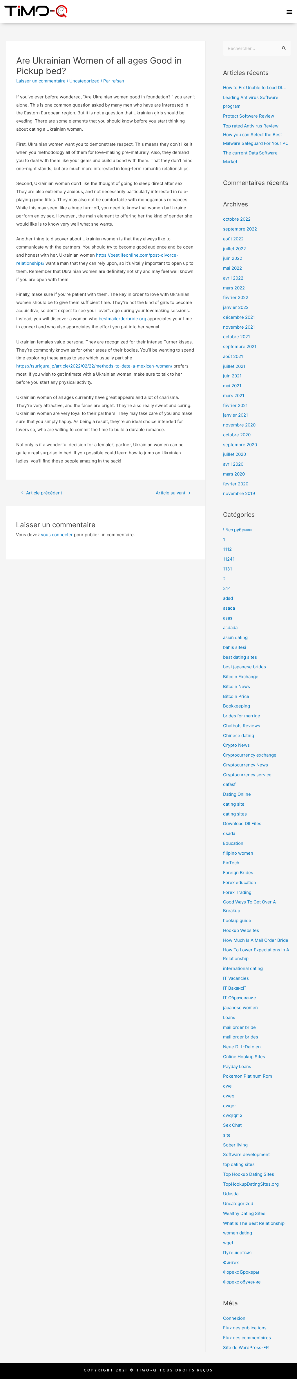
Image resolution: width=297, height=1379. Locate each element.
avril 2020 (233, 464)
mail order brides (240, 1037)
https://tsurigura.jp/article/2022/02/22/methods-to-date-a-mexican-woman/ (94, 366)
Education (233, 843)
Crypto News (236, 745)
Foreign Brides (238, 872)
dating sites (235, 814)
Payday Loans (237, 1066)
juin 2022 (232, 258)
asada (229, 608)
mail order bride (239, 1027)
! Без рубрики (237, 529)
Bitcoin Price (236, 696)
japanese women (240, 1007)
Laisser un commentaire (41, 81)
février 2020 (235, 484)
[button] (289, 11)
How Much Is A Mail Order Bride (255, 940)
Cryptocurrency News (245, 765)
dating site (234, 804)
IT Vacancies (236, 978)
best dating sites (240, 657)
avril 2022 (233, 278)
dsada (229, 833)
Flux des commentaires (247, 1337)
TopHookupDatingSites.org (251, 1184)
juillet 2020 (234, 454)
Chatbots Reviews (241, 725)
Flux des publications (245, 1328)
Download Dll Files (242, 823)
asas (227, 618)
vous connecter (57, 534)
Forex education (239, 882)
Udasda (230, 1193)
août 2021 (233, 356)
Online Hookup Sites (244, 1056)
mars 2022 (234, 288)
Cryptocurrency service (247, 774)
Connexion (234, 1318)
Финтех (231, 1262)
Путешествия (237, 1252)
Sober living (235, 1145)
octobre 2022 (237, 219)
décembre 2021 (239, 317)
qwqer (229, 1105)
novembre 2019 (239, 493)
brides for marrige (241, 716)
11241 (229, 559)
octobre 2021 (236, 336)
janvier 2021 (235, 415)
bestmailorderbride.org (122, 318)
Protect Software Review (248, 116)
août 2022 (233, 239)
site (227, 1135)
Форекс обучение (242, 1282)
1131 (227, 569)
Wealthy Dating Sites (244, 1213)
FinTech (231, 862)
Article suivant (173, 493)
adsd (228, 598)
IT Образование (239, 997)
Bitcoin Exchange (240, 676)
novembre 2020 (239, 425)
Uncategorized (84, 81)
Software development (246, 1154)
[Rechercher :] (257, 48)
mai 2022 (232, 268)
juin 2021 (232, 376)
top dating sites (239, 1164)
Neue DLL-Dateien (242, 1046)
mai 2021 (232, 385)
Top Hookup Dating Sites (248, 1174)
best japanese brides (244, 666)
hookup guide (237, 920)
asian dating (235, 637)
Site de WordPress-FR (246, 1347)
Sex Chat (232, 1125)
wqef (228, 1242)
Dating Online (237, 794)
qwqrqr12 (232, 1115)
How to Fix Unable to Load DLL (254, 87)
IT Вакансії (234, 988)
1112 (227, 549)
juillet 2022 (234, 248)
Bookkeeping (236, 706)
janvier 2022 (236, 307)
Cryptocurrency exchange (249, 755)
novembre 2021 (239, 327)
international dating (243, 968)
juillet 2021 (234, 366)
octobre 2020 (237, 435)
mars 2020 (234, 474)
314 (227, 588)
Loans (229, 1017)
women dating (237, 1233)
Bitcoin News (236, 686)
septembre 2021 (239, 346)
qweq (228, 1096)
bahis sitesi (234, 647)
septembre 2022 (240, 229)
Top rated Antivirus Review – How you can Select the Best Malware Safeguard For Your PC (256, 134)
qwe (227, 1086)
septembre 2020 (240, 444)
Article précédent (41, 493)
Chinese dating (238, 735)
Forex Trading (237, 892)
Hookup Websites (241, 930)
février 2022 (235, 297)
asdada (230, 627)
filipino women (238, 853)
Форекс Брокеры (241, 1272)
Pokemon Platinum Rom (247, 1076)
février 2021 (235, 405)
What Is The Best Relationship (254, 1223)
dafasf (229, 784)
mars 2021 (233, 395)
